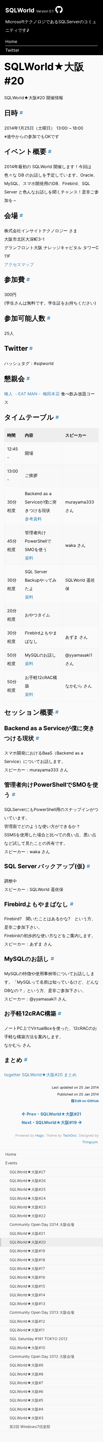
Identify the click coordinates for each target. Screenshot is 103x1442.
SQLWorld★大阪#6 (26, 1391)
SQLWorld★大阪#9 (26, 1365)
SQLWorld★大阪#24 (28, 1198)
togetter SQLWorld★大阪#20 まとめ (40, 1074)
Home (11, 41)
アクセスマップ (19, 264)
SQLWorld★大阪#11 (27, 1330)
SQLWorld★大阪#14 (27, 1295)
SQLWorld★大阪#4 (26, 1409)
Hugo (39, 1135)
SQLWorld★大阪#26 (28, 1180)
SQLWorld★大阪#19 (27, 1251)
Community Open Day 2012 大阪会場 (42, 1356)
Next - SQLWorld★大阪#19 (50, 1122)
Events (11, 1163)
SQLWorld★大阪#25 (28, 1189)
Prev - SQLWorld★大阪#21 (53, 1114)
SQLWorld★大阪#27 (27, 1172)
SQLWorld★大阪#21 (27, 1233)
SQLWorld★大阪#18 (27, 1260)
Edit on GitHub (86, 1101)
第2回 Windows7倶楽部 (30, 1426)
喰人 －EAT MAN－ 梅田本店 (32, 393)
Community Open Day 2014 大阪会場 (42, 1224)
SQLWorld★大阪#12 (27, 1321)
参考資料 (33, 518)
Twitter (12, 50)
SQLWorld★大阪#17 (27, 1268)
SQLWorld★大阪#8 (26, 1374)
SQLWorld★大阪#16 (27, 1277)
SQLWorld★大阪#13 (27, 1303)
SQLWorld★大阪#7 (26, 1383)
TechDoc (70, 1135)
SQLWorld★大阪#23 (28, 1207)
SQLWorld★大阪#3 (26, 1418)
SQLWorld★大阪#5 (26, 1400)
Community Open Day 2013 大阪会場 (42, 1312)
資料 (29, 558)
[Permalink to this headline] (20, 113)
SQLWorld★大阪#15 (27, 1286)
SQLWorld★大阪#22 (28, 1215)
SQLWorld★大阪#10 (27, 1347)
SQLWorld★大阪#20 (28, 1242)
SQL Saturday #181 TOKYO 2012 (39, 1338)
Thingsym (90, 1142)
